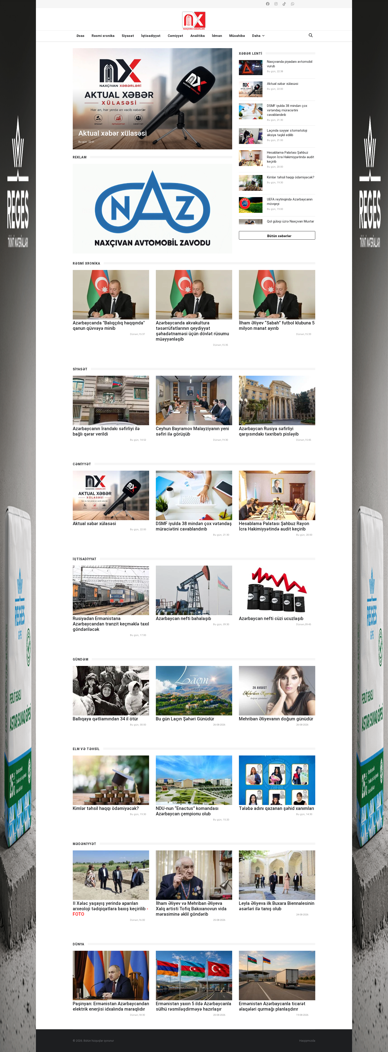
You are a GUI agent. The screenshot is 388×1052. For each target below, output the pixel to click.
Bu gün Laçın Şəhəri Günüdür (185, 719)
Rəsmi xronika (103, 36)
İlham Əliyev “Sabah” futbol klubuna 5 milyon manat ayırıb (277, 325)
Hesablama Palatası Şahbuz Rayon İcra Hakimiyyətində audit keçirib (290, 157)
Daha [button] (256, 36)
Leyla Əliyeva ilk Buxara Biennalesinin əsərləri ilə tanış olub (276, 906)
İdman (217, 36)
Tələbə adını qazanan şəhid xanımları (276, 808)
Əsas (80, 36)
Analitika (197, 36)
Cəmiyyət (175, 36)
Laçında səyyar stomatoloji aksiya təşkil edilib (287, 132)
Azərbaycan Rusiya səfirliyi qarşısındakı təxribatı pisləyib (269, 431)
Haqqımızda (307, 1040)
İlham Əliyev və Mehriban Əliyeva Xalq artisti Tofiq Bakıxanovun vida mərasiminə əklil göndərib (191, 909)
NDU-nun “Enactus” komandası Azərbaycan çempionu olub (187, 811)
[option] (152, 98)
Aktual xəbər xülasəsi (282, 84)
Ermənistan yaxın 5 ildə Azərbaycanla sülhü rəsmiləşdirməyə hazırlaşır (193, 1006)
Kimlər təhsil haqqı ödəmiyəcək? (290, 177)
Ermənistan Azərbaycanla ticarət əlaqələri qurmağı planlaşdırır (272, 1006)
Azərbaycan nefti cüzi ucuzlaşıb (271, 618)
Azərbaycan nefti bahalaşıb (183, 618)
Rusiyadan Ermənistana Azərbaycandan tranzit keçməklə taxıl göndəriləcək (111, 624)
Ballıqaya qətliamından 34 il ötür (105, 719)
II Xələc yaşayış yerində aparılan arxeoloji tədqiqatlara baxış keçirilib (110, 909)
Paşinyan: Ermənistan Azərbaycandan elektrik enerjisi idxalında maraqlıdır (111, 1006)
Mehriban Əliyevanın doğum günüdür (276, 719)
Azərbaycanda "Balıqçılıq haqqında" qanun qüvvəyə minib (109, 325)
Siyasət (128, 36)
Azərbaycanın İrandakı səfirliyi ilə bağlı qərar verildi (106, 431)
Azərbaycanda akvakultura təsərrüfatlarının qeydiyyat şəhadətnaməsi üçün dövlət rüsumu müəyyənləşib (192, 331)
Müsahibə (237, 36)
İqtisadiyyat (151, 36)
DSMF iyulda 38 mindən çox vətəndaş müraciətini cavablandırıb (287, 110)
